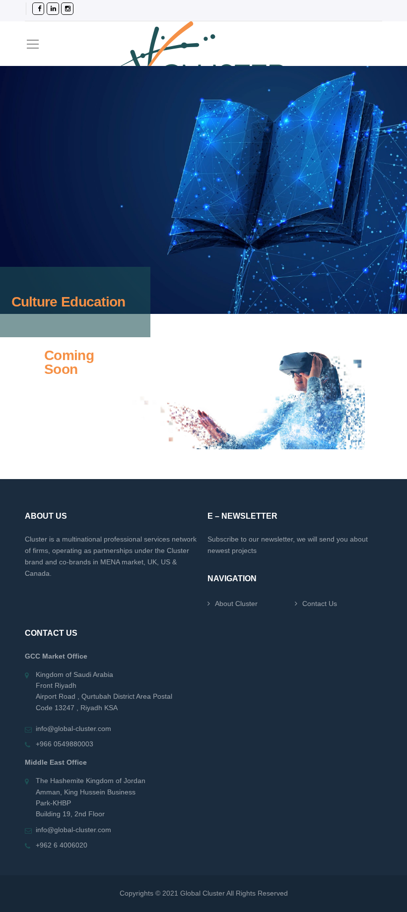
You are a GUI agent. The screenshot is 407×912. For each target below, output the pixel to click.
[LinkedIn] (46, 8)
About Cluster (236, 604)
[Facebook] (32, 8)
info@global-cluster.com (73, 728)
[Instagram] (61, 8)
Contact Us (319, 604)
